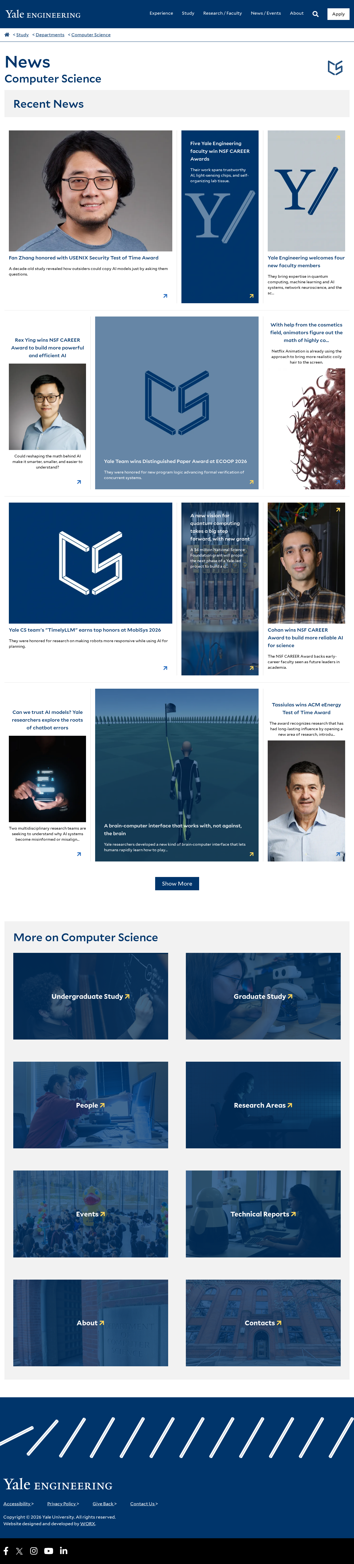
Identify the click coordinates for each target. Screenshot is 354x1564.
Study (22, 34)
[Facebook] (6, 1551)
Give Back (105, 1503)
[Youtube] (48, 1551)
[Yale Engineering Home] (45, 14)
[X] (19, 1551)
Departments (50, 34)
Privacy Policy (63, 1503)
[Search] (316, 14)
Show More (177, 883)
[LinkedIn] (63, 1551)
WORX (87, 1523)
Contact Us (144, 1503)
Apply (338, 14)
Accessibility (18, 1503)
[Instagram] (33, 1551)
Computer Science (91, 34)
